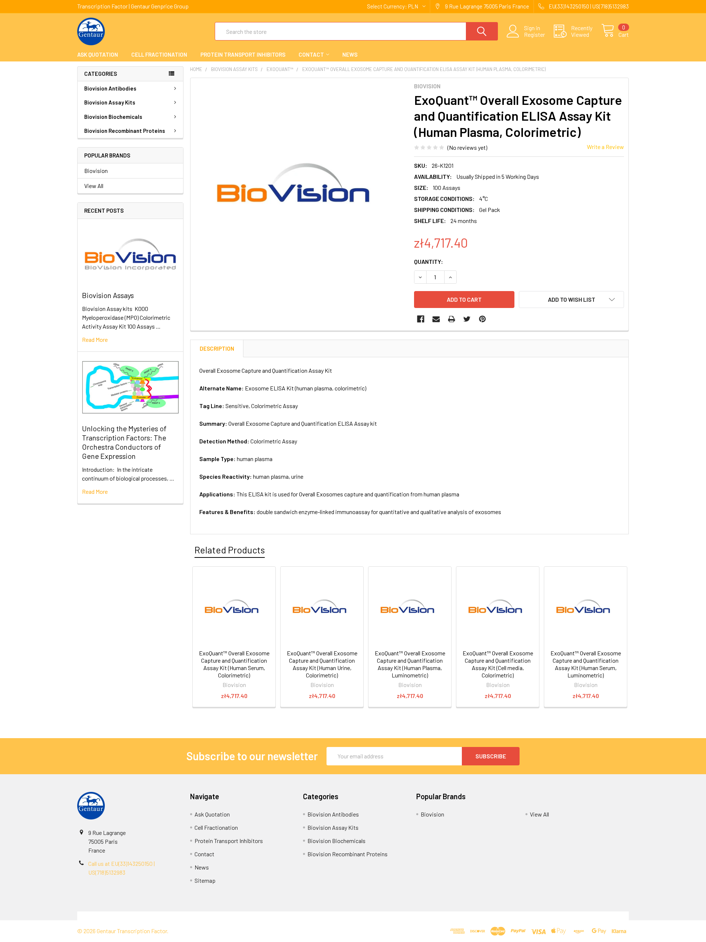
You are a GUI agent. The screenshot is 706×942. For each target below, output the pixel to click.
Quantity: (428, 261)
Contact (311, 54)
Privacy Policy (560, 915)
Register (534, 34)
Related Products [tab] (230, 549)
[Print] (451, 319)
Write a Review (605, 146)
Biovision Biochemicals (113, 116)
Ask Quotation (97, 54)
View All (93, 185)
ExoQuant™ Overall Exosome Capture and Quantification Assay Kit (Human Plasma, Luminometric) (410, 664)
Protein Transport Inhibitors (242, 54)
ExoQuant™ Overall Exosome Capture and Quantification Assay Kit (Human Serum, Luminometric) (585, 664)
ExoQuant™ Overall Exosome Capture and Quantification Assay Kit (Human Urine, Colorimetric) (322, 664)
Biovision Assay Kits (109, 102)
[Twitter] (467, 319)
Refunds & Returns (422, 915)
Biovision (96, 170)
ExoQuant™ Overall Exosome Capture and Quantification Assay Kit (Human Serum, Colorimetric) (234, 664)
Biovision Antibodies (110, 88)
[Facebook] (420, 319)
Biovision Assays (108, 295)
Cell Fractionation (159, 54)
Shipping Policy (284, 915)
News (349, 54)
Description (217, 348)
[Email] (436, 319)
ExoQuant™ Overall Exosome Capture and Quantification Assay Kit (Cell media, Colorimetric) (498, 664)
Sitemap (205, 880)
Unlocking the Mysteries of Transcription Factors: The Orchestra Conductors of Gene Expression (124, 442)
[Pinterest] (482, 319)
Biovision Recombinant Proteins (124, 130)
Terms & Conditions (146, 915)
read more (95, 339)
